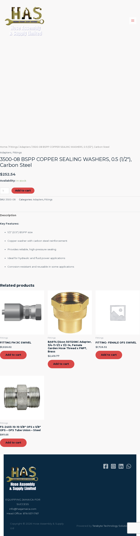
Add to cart (23, 190)
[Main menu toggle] (132, 20)
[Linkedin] (121, 466)
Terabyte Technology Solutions (111, 525)
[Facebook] (105, 466)
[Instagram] (113, 466)
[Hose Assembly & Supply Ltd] (25, 21)
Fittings (13, 147)
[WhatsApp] (128, 466)
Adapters (25, 147)
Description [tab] (8, 215)
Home (3, 147)
